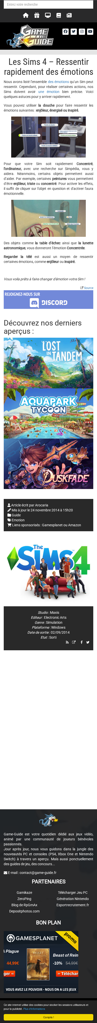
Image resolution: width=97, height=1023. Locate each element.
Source (88, 288)
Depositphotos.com (24, 911)
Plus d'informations (34, 1009)
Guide (16, 515)
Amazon (74, 525)
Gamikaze (24, 893)
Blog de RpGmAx (24, 905)
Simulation (54, 622)
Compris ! (48, 1017)
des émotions (58, 82)
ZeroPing (24, 899)
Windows (58, 627)
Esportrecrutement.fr (72, 905)
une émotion (48, 92)
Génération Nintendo (73, 899)
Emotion (18, 520)
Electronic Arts (55, 617)
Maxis (54, 612)
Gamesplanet (52, 525)
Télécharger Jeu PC (73, 893)
